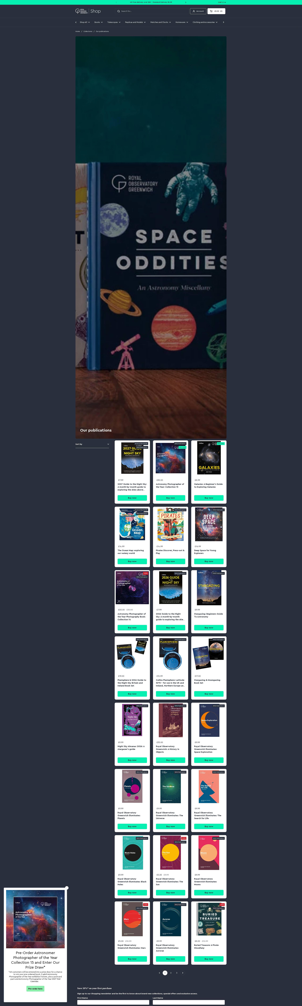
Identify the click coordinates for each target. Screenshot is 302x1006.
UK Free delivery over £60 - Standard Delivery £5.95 (151, 2)
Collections (88, 31)
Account (200, 11)
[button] (216, 11)
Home (78, 31)
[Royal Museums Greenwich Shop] (88, 11)
